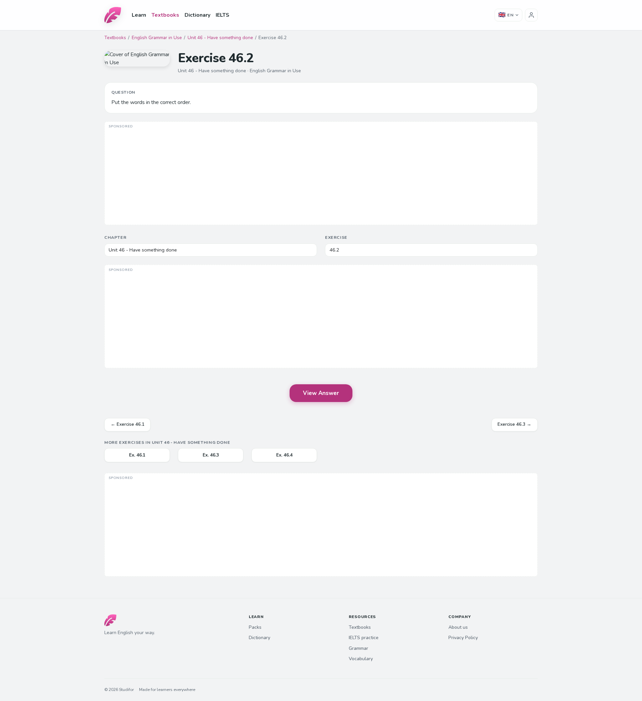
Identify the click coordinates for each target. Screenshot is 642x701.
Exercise (336, 237)
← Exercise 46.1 (127, 424)
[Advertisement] (321, 174)
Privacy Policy (463, 637)
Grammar (358, 648)
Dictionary (197, 15)
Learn (139, 15)
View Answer (321, 393)
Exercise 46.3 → (514, 424)
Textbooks (165, 15)
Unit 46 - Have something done (220, 37)
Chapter (115, 237)
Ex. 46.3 (211, 455)
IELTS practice (364, 637)
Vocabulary (361, 659)
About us (458, 627)
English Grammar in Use (157, 37)
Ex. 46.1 (137, 455)
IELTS (222, 15)
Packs (255, 627)
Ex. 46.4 (284, 455)
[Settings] (531, 15)
